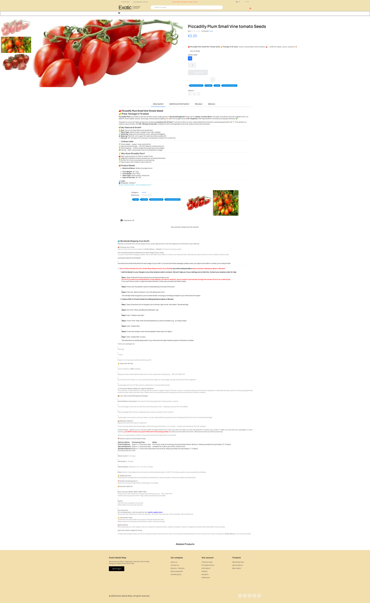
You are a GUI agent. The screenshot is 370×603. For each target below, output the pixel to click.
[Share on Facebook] (190, 94)
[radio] (190, 58)
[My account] (243, 7)
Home (211, 31)
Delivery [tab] (211, 104)
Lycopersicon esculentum (229, 85)
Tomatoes (208, 85)
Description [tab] (158, 104)
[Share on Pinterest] (198, 94)
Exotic (125, 7)
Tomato (217, 85)
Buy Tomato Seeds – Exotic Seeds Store (135, 185)
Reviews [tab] (198, 104)
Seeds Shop (137, 7)
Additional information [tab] (179, 104)
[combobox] (186, 7)
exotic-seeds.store (155, 512)
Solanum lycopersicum (196, 85)
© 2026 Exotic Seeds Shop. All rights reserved (129, 596)
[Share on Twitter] (194, 94)
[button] (249, 7)
